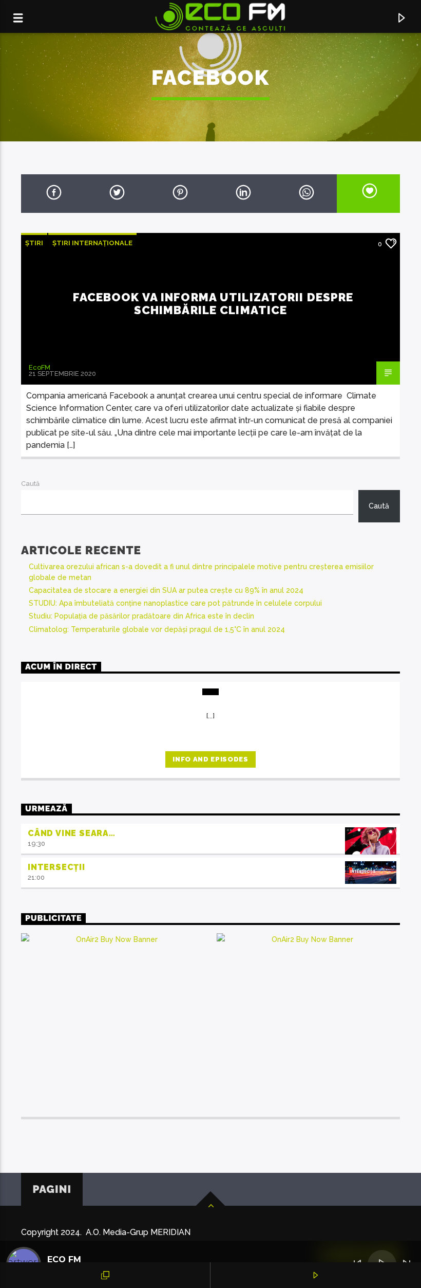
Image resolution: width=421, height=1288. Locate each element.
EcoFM (39, 367)
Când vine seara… (72, 833)
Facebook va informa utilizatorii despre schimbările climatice (213, 304)
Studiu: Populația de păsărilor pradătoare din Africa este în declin (141, 616)
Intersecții (56, 867)
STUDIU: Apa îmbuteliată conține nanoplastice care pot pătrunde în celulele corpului (175, 603)
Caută (30, 483)
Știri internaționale (92, 243)
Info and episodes (210, 759)
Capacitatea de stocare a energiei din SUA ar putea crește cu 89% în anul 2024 (166, 590)
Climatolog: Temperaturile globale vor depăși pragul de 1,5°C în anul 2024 (157, 629)
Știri (34, 243)
